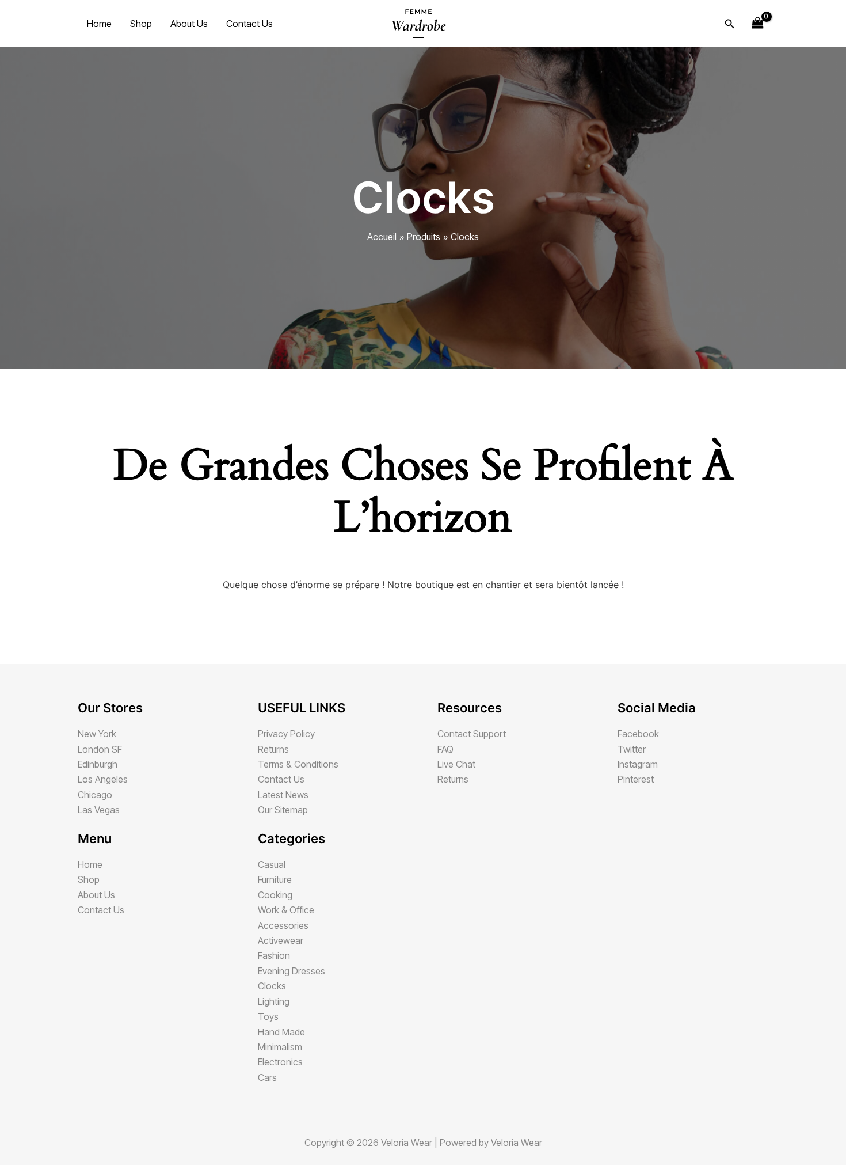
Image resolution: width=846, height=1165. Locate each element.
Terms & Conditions (298, 764)
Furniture (275, 879)
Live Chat (456, 764)
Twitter (632, 749)
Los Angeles (103, 779)
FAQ (445, 749)
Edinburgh (97, 764)
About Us (189, 23)
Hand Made (281, 1032)
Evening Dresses (291, 971)
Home (99, 23)
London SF (100, 749)
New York (97, 733)
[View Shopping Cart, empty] (757, 23)
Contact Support (471, 733)
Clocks (272, 986)
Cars (267, 1077)
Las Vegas (99, 809)
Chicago (95, 794)
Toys (268, 1016)
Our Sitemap (283, 809)
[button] (730, 24)
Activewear (280, 940)
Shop (141, 23)
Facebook (638, 733)
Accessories (283, 925)
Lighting (273, 1001)
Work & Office (286, 910)
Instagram (638, 764)
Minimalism (280, 1047)
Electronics (280, 1062)
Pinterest (636, 779)
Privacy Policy (286, 733)
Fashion (274, 955)
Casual (271, 864)
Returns (273, 749)
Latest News (283, 794)
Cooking (275, 895)
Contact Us (249, 23)
